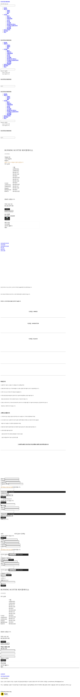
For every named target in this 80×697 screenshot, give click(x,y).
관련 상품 (3, 250)
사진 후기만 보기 (7, 499)
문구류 (8, 21)
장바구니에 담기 (5, 643)
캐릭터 (8, 11)
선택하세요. (8, 185)
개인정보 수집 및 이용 (7, 487)
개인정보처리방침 (5, 676)
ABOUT (5, 9)
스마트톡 (9, 27)
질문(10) (3, 249)
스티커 (8, 20)
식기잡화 (9, 22)
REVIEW (6, 31)
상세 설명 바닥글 (5, 246)
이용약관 (3, 674)
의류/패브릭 (9, 18)
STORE (5, 14)
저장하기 (3, 497)
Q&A (5, 32)
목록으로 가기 (4, 559)
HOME (5, 7)
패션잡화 (9, 28)
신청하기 (3, 660)
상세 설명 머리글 (5, 243)
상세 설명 (3, 244)
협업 (8, 13)
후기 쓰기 (3, 502)
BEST (8, 15)
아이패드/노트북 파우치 (12, 25)
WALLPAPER (7, 29)
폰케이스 (9, 17)
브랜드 (8, 10)
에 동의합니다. (11, 487)
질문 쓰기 (3, 537)
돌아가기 (3, 575)
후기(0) (2, 247)
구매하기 (3, 585)
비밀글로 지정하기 (6, 558)
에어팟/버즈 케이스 (11, 24)
